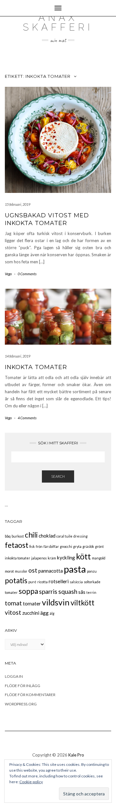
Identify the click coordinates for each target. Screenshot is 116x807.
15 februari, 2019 (17, 204)
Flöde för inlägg (22, 685)
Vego (8, 274)
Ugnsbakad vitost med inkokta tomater (47, 219)
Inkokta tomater (36, 367)
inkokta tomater (17, 558)
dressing (80, 536)
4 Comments (27, 418)
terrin (91, 592)
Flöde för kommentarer (30, 694)
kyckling (66, 557)
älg (52, 613)
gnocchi (66, 546)
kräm (52, 558)
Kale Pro (76, 754)
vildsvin (56, 602)
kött (83, 556)
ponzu (92, 571)
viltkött (82, 602)
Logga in (14, 676)
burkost (18, 536)
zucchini (30, 613)
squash (67, 591)
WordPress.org (21, 704)
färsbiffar (51, 546)
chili (31, 534)
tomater (32, 603)
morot (9, 571)
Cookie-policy (31, 781)
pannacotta (50, 571)
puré (32, 582)
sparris (48, 591)
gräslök (88, 546)
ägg (44, 613)
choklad (47, 536)
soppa (28, 591)
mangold (98, 558)
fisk (32, 546)
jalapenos (39, 558)
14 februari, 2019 (17, 356)
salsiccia (76, 582)
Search (58, 476)
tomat (13, 603)
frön (39, 546)
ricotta (42, 582)
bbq (8, 536)
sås (81, 592)
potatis (16, 580)
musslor (21, 571)
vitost (13, 612)
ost (32, 570)
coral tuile (64, 536)
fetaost (16, 545)
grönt (99, 546)
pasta (75, 569)
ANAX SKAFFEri (58, 22)
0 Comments (27, 274)
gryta (77, 546)
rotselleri (59, 581)
